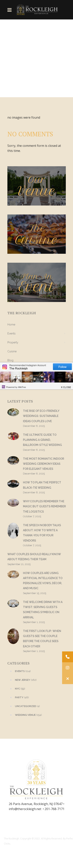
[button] (67, 678)
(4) (27, 706)
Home (11, 324)
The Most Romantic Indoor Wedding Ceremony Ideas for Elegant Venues (43, 464)
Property (12, 342)
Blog (10, 360)
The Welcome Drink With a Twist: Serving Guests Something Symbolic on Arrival (42, 609)
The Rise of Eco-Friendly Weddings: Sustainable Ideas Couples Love (41, 416)
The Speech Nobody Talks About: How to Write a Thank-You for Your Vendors (42, 533)
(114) (23, 671)
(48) (22, 697)
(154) (28, 714)
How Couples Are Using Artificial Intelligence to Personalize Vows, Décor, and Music (42, 580)
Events (11, 333)
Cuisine (12, 351)
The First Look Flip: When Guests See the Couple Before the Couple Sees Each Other (42, 638)
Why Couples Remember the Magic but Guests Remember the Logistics (44, 506)
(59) (20, 688)
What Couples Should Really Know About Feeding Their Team (34, 557)
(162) (26, 679)
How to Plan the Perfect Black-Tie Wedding (42, 485)
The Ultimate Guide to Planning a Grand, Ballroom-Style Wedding (42, 440)
